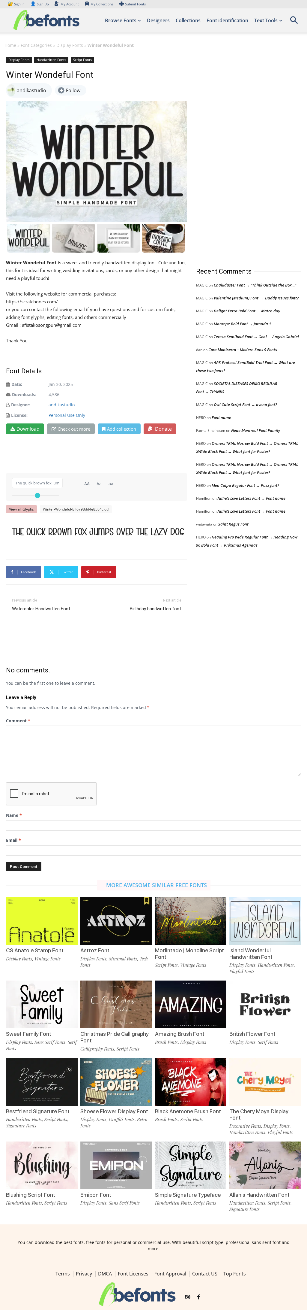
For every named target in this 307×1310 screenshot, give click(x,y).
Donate (163, 429)
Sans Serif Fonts (49, 1042)
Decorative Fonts (245, 1126)
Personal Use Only (67, 415)
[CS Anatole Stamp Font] (42, 921)
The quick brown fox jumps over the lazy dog (98, 531)
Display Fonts (69, 45)
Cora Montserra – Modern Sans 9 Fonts (242, 349)
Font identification (227, 20)
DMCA (105, 1273)
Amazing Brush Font (179, 1034)
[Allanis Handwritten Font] (265, 1165)
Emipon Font (95, 1195)
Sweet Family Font (28, 1034)
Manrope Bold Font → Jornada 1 (242, 323)
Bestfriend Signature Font (38, 1111)
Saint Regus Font (233, 524)
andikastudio (62, 405)
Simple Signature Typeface (188, 1195)
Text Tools (266, 20)
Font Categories (36, 45)
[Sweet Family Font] (42, 1004)
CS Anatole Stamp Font (35, 950)
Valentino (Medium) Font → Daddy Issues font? (256, 298)
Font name (221, 417)
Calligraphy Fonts (97, 1049)
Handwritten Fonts (51, 59)
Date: (16, 384)
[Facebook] (198, 1297)
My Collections (102, 4)
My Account (70, 4)
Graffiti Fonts (122, 1119)
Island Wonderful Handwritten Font (251, 953)
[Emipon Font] (116, 1165)
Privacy (84, 1273)
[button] (294, 22)
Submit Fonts (135, 4)
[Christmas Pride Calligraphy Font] (116, 1004)
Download (28, 429)
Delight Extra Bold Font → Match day (247, 311)
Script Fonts (82, 59)
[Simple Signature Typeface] (191, 1165)
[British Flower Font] (265, 1004)
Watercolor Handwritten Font (41, 608)
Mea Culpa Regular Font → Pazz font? (245, 485)
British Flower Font (252, 1034)
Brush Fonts (166, 1042)
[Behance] (187, 1297)
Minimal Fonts (123, 959)
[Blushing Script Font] (42, 1165)
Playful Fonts (242, 971)
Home (10, 45)
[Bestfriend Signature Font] (42, 1082)
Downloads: (24, 394)
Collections (188, 20)
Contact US (204, 1273)
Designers (158, 20)
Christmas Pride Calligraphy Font (114, 1037)
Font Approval (170, 1273)
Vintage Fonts (47, 959)
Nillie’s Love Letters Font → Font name (251, 498)
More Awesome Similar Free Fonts (156, 885)
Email (13, 840)
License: (19, 415)
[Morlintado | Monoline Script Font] (191, 921)
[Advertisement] (241, 156)
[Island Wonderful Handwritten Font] (265, 921)
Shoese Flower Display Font (114, 1111)
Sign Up (39, 4)
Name (14, 815)
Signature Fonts (21, 1126)
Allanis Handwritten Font (259, 1195)
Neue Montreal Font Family (255, 430)
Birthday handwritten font (155, 608)
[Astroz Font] (116, 921)
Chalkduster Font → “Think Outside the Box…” (255, 285)
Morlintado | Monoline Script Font (189, 953)
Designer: (20, 405)
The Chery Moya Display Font (258, 1114)
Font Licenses (133, 1273)
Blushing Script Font (30, 1195)
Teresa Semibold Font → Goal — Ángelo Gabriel (256, 336)
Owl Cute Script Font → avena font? (245, 404)
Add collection (121, 429)
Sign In (16, 4)
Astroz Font (94, 950)
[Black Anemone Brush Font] (191, 1082)
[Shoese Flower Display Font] (116, 1082)
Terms (62, 1273)
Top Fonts (234, 1273)
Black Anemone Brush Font (188, 1111)
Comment (18, 720)
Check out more (74, 429)
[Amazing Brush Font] (191, 1004)
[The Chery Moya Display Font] (265, 1082)
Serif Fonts (268, 1042)
